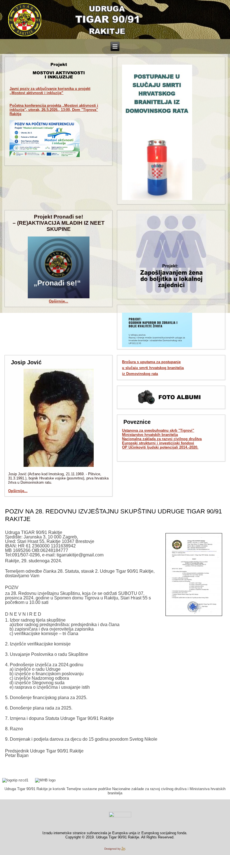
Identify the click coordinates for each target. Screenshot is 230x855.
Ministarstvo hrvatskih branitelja (150, 435)
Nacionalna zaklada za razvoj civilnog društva (162, 439)
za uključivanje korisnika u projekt (50, 91)
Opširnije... (58, 301)
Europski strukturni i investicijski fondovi (158, 443)
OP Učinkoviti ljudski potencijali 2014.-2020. (160, 447)
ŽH (123, 848)
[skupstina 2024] (193, 574)
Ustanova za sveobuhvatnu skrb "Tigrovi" (158, 430)
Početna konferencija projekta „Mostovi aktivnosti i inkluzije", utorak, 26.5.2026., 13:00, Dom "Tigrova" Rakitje (54, 109)
